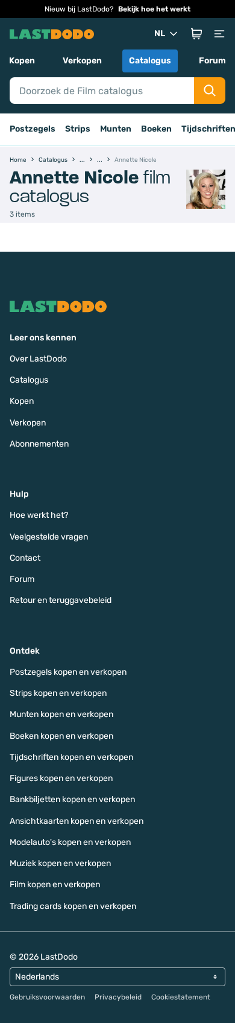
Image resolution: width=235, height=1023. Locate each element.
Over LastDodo (38, 359)
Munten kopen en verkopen (61, 714)
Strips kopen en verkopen (58, 693)
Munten (115, 129)
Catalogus (150, 61)
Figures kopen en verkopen (61, 778)
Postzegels (32, 129)
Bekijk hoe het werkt (154, 9)
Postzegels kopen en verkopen (68, 672)
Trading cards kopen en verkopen (73, 906)
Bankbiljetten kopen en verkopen (72, 799)
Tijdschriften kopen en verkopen (71, 757)
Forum (212, 61)
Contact (25, 558)
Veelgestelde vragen (49, 537)
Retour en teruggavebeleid (60, 600)
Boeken (156, 129)
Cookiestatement (180, 997)
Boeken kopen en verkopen (61, 736)
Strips (77, 129)
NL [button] (159, 33)
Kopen (22, 61)
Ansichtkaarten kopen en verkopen (76, 821)
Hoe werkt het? (39, 515)
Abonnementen (39, 444)
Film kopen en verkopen (55, 884)
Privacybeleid (118, 997)
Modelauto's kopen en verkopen (70, 842)
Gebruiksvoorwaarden (47, 997)
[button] (196, 34)
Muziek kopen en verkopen (60, 863)
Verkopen (82, 61)
